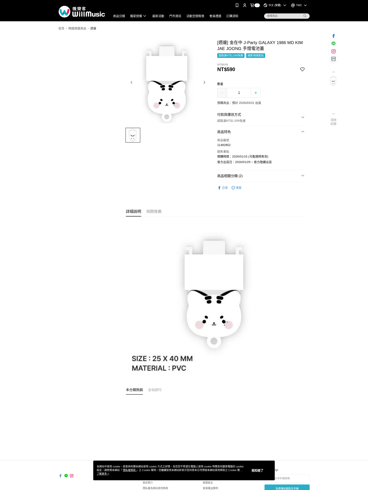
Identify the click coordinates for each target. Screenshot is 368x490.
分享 (225, 187)
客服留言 (208, 482)
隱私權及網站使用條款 (155, 488)
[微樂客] (82, 11)
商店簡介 (148, 482)
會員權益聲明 (210, 488)
